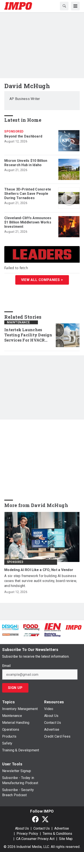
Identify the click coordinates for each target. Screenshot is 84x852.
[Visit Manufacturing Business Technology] (52, 634)
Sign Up (15, 688)
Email (6, 666)
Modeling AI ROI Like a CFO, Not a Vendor (38, 570)
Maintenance (18, 322)
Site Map (66, 839)
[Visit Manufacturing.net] (31, 634)
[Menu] (75, 6)
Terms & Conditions (57, 834)
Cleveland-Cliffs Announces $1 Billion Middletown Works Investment (27, 222)
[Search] (64, 6)
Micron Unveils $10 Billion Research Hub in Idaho (25, 163)
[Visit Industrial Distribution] (10, 634)
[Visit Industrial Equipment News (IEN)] (52, 627)
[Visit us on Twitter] (45, 819)
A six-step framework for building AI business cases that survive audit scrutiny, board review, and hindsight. (40, 581)
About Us (22, 828)
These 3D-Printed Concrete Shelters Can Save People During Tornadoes (27, 193)
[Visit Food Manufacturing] (31, 627)
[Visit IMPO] (73, 627)
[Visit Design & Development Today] (10, 627)
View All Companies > (42, 280)
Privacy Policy (27, 834)
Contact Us (41, 828)
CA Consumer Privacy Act (35, 839)
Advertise (61, 828)
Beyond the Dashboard (23, 136)
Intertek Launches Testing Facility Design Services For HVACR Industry (28, 335)
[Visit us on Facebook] (35, 819)
